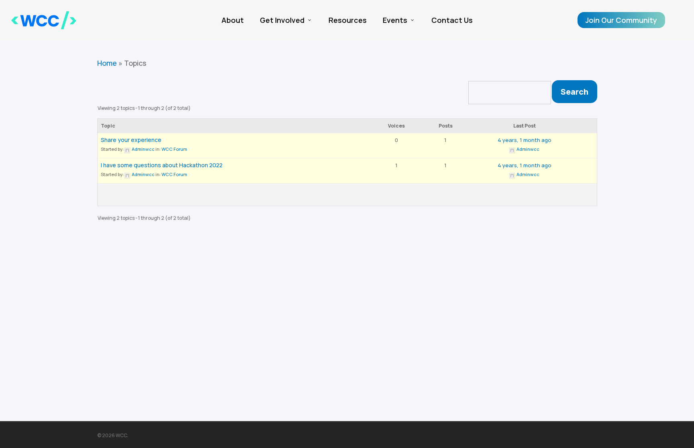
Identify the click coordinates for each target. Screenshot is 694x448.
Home (107, 63)
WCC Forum (174, 149)
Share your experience (131, 140)
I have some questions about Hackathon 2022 (161, 165)
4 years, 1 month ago (524, 140)
